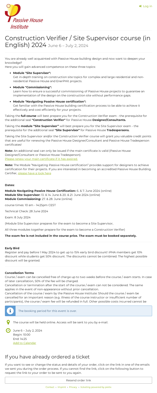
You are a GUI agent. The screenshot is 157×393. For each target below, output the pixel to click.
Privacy (73, 387)
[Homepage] (24, 16)
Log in (147, 6)
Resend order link (78, 380)
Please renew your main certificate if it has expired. (41, 159)
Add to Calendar (24, 343)
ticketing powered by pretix (96, 387)
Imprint (62, 387)
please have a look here (34, 173)
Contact (50, 387)
